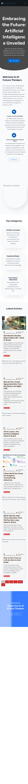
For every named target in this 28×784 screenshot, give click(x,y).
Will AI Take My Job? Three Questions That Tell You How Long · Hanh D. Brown (13, 519)
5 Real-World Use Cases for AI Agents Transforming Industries (13, 476)
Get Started (15, 60)
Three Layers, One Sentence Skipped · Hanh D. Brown (12, 434)
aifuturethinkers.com (9, 333)
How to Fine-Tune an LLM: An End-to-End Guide (12, 560)
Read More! (7, 356)
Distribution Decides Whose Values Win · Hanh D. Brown (14, 338)
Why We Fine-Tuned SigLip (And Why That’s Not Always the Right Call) (13, 385)
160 (20, 582)
